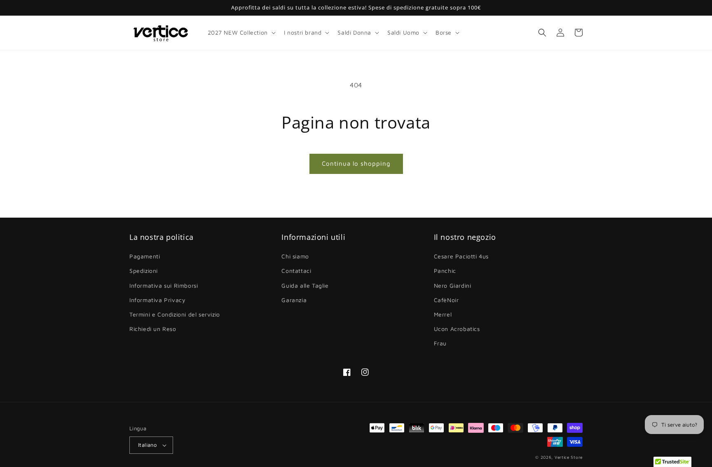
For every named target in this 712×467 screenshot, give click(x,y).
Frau (440, 343)
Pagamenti (144, 256)
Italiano (147, 444)
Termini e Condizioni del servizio (174, 314)
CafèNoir (446, 299)
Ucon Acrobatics (457, 328)
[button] (241, 32)
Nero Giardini (452, 285)
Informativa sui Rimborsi (163, 285)
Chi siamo (295, 256)
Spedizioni (143, 270)
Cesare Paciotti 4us (461, 256)
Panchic (445, 270)
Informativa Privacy (157, 299)
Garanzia (294, 299)
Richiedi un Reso (152, 328)
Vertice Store (569, 457)
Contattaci (296, 270)
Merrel (443, 314)
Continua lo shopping (356, 163)
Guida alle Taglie (304, 285)
